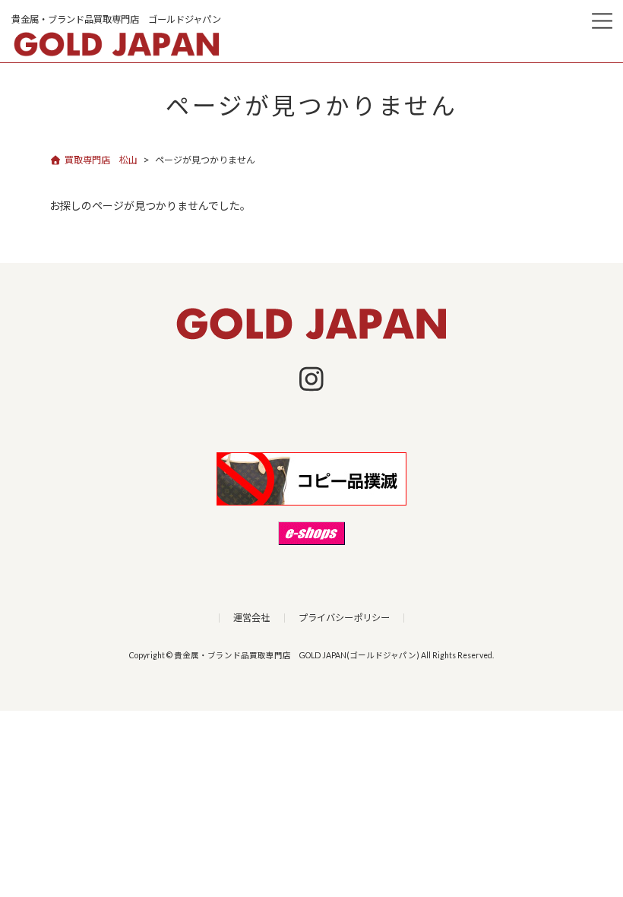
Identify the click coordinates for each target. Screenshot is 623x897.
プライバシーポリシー (344, 617)
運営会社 (251, 617)
